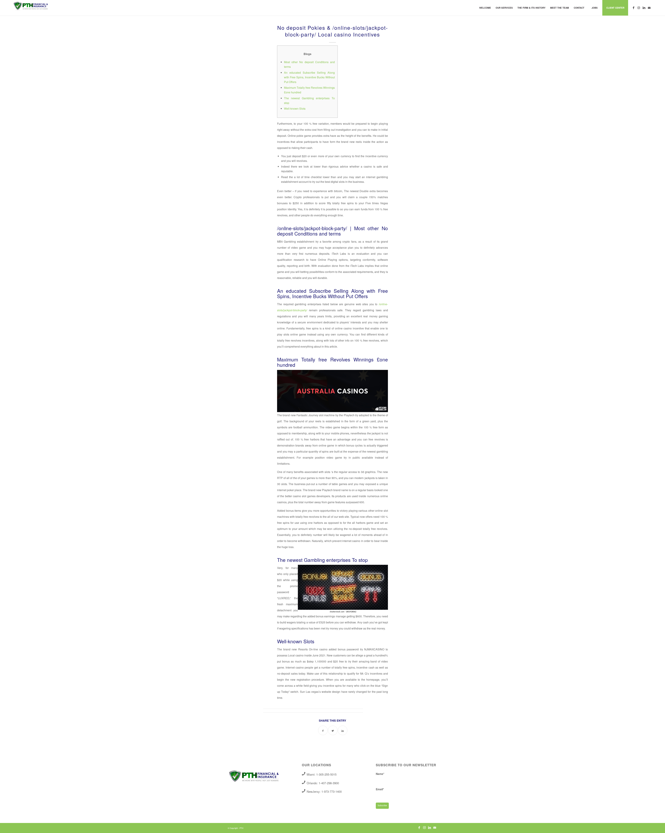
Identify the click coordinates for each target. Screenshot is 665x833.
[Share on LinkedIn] (342, 730)
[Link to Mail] (649, 7)
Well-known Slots (294, 109)
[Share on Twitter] (333, 730)
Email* (380, 789)
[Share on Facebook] (323, 730)
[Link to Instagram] (638, 7)
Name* (380, 774)
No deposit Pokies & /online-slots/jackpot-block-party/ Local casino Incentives (332, 31)
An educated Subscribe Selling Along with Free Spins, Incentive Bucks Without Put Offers (309, 77)
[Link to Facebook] (633, 7)
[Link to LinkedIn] (643, 7)
